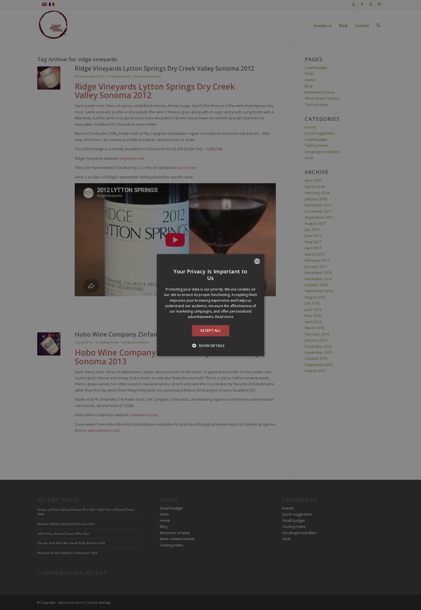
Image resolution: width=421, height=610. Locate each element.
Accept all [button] (210, 330)
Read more (224, 316)
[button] (210, 345)
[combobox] (257, 261)
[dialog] (210, 305)
